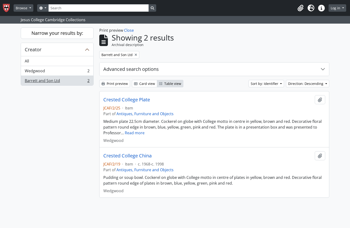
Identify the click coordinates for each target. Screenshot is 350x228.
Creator (33, 49)
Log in (336, 8)
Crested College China (127, 156)
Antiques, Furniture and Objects (145, 113)
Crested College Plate (126, 100)
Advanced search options (131, 69)
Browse (22, 8)
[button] (300, 8)
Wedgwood (57, 72)
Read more (135, 132)
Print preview (117, 83)
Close (129, 30)
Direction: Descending (306, 83)
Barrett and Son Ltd (57, 81)
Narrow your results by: (57, 33)
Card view (146, 83)
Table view (172, 83)
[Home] (8, 8)
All (27, 61)
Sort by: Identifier (265, 83)
